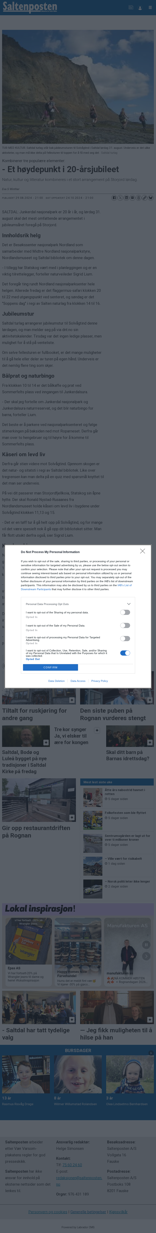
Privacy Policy (99, 680)
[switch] (125, 612)
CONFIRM (51, 667)
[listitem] (78, 604)
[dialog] (78, 616)
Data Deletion (56, 680)
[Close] (143, 552)
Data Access (78, 680)
